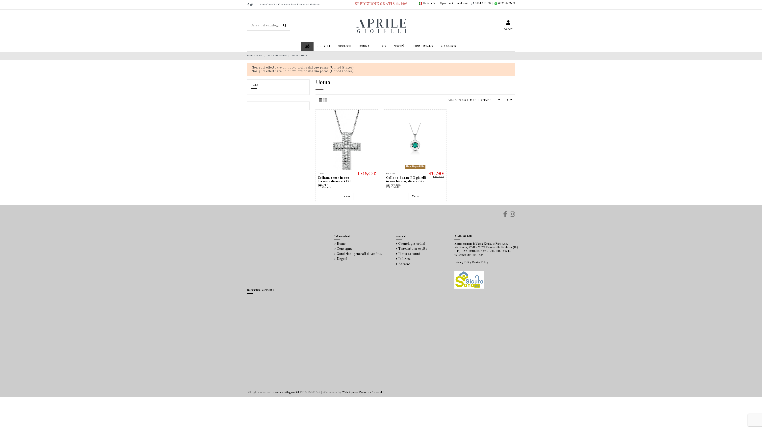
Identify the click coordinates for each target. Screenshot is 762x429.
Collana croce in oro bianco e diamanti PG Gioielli (334, 181)
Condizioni (461, 3)
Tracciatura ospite (412, 248)
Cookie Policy (480, 262)
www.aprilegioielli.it (287, 392)
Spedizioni (446, 3)
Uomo (254, 85)
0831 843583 (506, 3)
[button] (364, 46)
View (346, 196)
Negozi (342, 259)
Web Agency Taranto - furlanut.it (363, 392)
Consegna (344, 248)
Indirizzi (404, 259)
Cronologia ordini (411, 243)
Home (341, 243)
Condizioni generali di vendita (359, 254)
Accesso (404, 264)
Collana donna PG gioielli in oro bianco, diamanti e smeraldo (406, 181)
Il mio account (409, 254)
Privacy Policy (462, 262)
